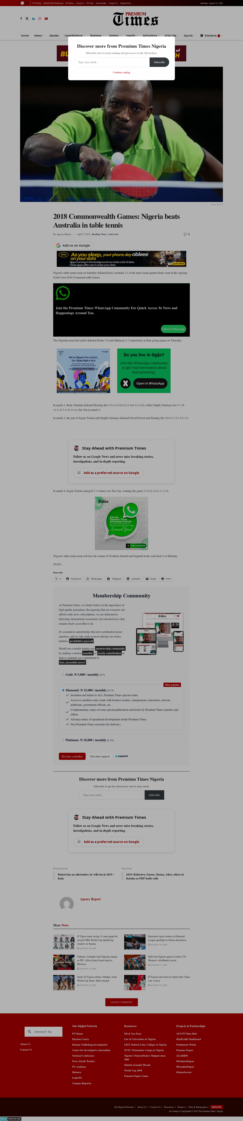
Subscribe (159, 62)
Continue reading (121, 72)
